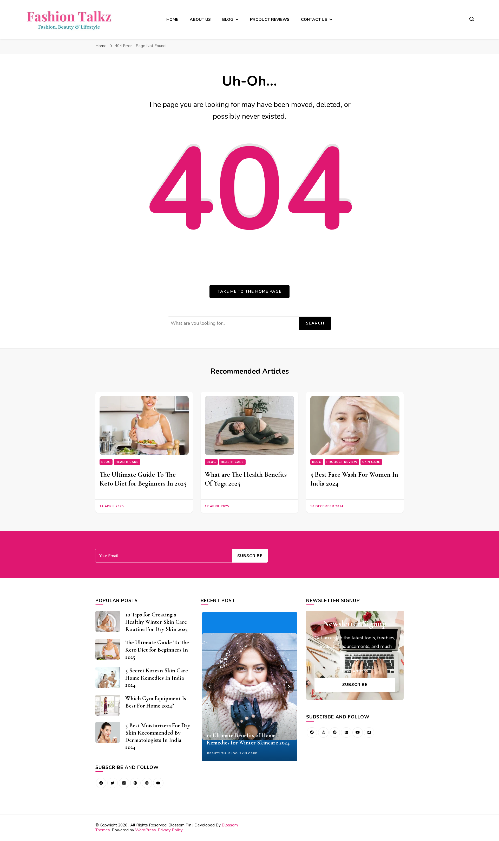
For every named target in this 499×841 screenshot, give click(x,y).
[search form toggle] (471, 19)
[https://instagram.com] (323, 732)
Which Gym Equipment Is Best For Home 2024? (155, 702)
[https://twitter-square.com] (369, 732)
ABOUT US (200, 19)
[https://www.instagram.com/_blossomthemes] (147, 783)
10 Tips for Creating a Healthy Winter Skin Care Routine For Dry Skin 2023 (156, 622)
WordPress (145, 830)
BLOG (227, 19)
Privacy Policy (170, 830)
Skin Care (371, 462)
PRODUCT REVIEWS (270, 19)
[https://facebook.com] (312, 732)
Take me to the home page (249, 291)
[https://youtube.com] (158, 783)
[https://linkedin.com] (124, 783)
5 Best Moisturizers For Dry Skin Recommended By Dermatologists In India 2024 (157, 736)
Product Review (341, 462)
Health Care (127, 462)
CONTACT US (314, 19)
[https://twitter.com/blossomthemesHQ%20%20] (112, 783)
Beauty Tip (217, 753)
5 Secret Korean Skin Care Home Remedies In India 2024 (156, 678)
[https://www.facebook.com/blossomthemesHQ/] (101, 783)
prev (210, 687)
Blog (106, 462)
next (289, 687)
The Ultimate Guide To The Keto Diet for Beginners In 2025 (143, 478)
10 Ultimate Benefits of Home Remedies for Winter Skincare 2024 (248, 739)
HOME (172, 19)
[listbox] (249, 686)
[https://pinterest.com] (135, 783)
